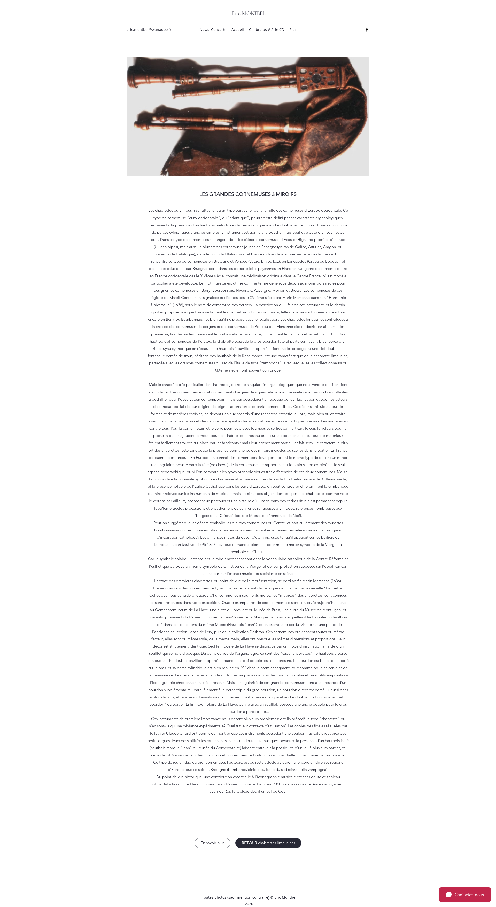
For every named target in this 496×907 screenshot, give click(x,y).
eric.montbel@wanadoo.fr (149, 29)
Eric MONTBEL (248, 13)
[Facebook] (366, 29)
